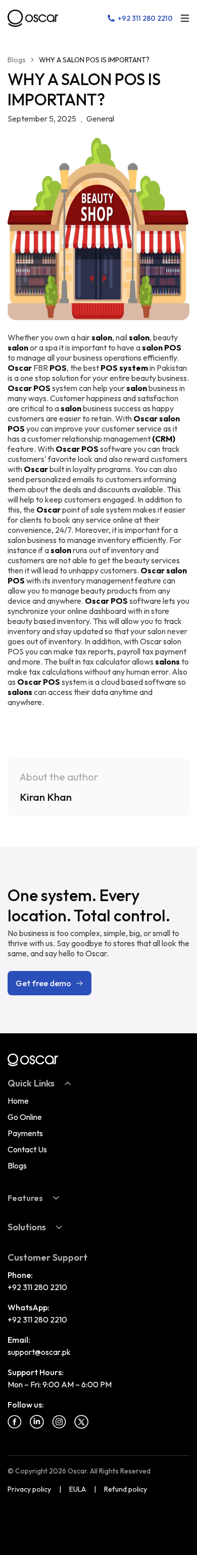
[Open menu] (185, 18)
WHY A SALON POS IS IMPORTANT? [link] (94, 59)
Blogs (17, 59)
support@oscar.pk (39, 1352)
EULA (77, 1489)
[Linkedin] (37, 1422)
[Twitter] (81, 1422)
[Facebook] (15, 1422)
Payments (25, 1133)
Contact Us (27, 1149)
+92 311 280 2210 (37, 1287)
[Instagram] (59, 1422)
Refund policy (125, 1489)
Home (18, 1101)
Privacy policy (29, 1489)
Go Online (25, 1117)
